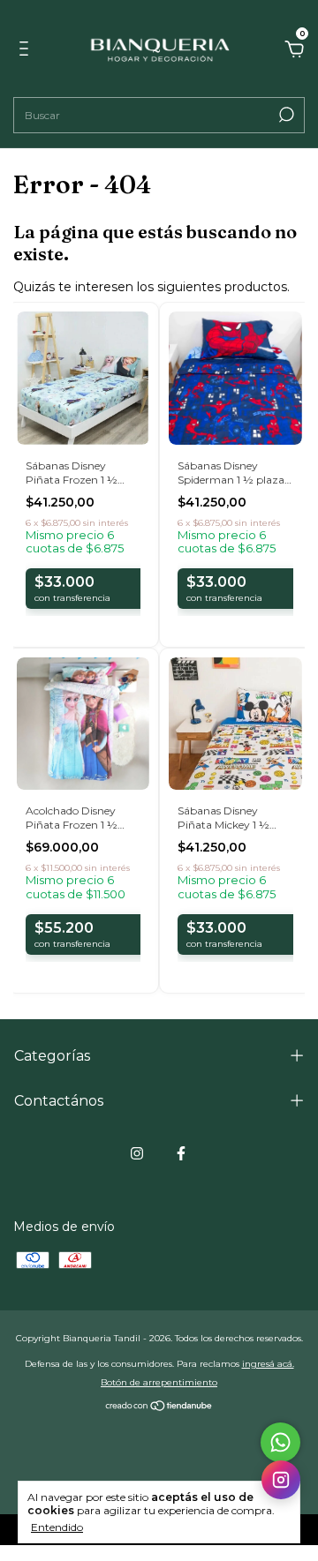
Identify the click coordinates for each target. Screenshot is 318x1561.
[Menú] (27, 51)
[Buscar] (284, 114)
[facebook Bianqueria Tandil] (181, 1153)
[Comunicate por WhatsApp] (280, 1442)
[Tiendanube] (159, 1407)
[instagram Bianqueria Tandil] (137, 1153)
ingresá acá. (268, 1364)
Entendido (57, 1527)
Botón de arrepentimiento (159, 1382)
